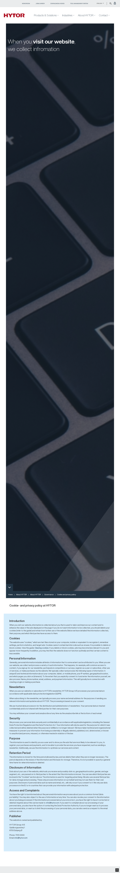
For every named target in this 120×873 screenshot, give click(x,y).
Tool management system (79, 3)
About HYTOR (21, 594)
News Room (26, 3)
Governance (49, 594)
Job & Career (40, 3)
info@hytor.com (52, 802)
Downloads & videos (57, 3)
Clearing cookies (42, 647)
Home (10, 594)
